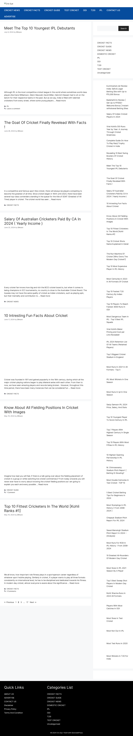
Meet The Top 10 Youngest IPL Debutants (39, 28)
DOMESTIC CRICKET (106, 54)
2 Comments (11, 591)
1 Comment (11, 492)
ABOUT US (9, 694)
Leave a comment (13, 109)
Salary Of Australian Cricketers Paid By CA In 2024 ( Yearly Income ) (42, 221)
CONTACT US (113, 10)
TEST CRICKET (71, 10)
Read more (61, 101)
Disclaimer (8, 705)
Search (124, 28)
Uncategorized (103, 73)
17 (27, 602)
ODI (85, 10)
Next (33, 602)
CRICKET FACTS (32, 10)
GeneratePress (77, 733)
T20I (93, 10)
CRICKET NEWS (12, 10)
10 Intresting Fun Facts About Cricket (36, 315)
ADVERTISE (9, 16)
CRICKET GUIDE (52, 10)
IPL (100, 10)
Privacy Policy (10, 709)
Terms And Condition (13, 713)
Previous (9, 602)
